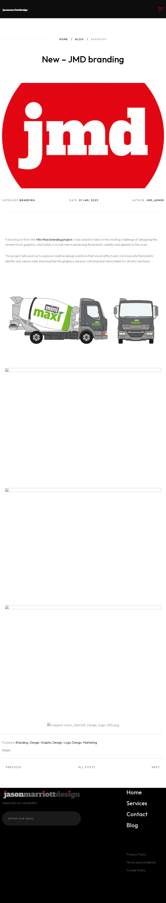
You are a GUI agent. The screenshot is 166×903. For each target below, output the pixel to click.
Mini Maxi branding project (54, 239)
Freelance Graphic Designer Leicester (69, 896)
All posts (86, 767)
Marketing (90, 742)
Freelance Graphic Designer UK (121, 896)
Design (34, 742)
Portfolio (34, 896)
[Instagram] (3, 879)
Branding (22, 742)
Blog (79, 39)
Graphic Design (51, 742)
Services (20, 896)
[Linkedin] (15, 879)
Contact (35, 901)
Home (63, 39)
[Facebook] (9, 879)
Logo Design (73, 742)
